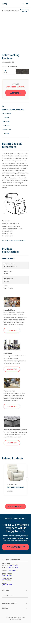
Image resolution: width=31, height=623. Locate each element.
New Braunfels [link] (6, 114)
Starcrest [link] (6, 125)
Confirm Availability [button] (15, 92)
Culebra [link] (6, 118)
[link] (2, 11)
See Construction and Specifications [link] (13, 240)
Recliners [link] (15, 11)
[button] (23, 3)
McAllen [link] (6, 133)
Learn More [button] (12, 330)
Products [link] (7, 11)
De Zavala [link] (6, 121)
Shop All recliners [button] (15, 506)
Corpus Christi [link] (6, 129)
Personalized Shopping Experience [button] (16, 547)
